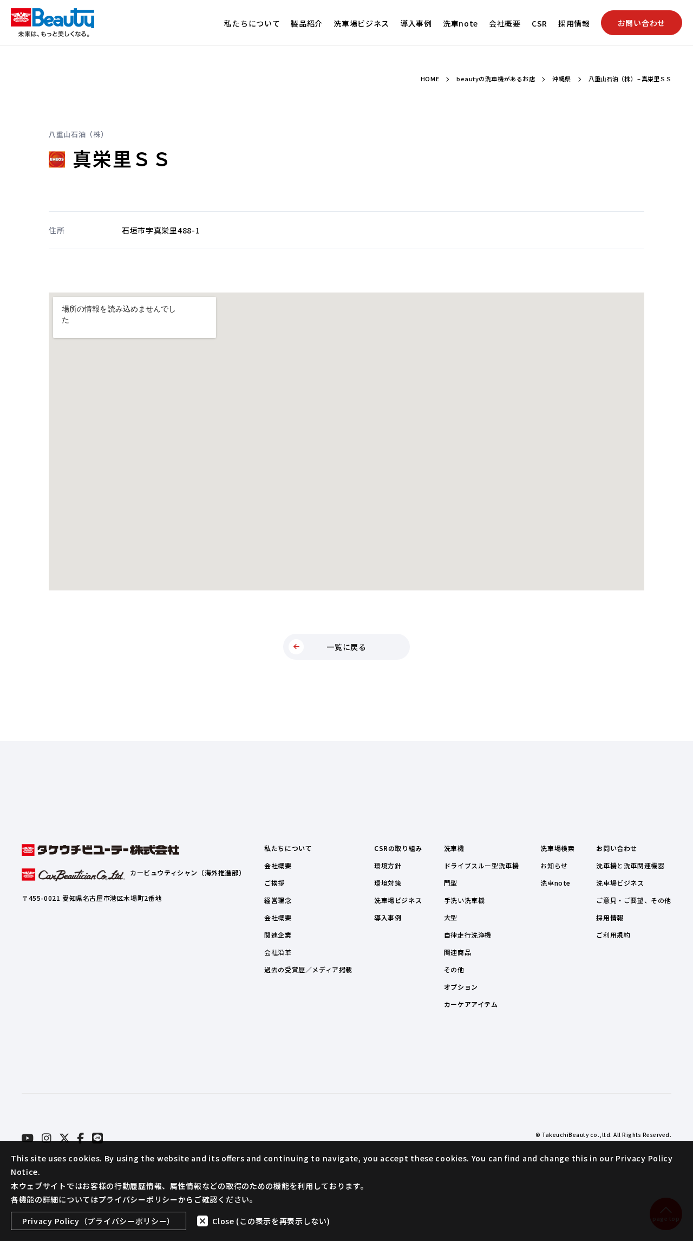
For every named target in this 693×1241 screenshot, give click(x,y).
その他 (454, 969)
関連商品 (457, 952)
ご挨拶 (274, 882)
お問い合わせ (641, 22)
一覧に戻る (346, 646)
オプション (461, 986)
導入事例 (416, 23)
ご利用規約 (613, 934)
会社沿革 (277, 952)
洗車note (460, 23)
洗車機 (454, 848)
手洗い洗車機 (464, 900)
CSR (539, 23)
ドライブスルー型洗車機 (481, 865)
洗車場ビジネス (361, 23)
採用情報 (574, 23)
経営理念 (277, 900)
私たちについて (252, 23)
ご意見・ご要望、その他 (633, 900)
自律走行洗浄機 (468, 934)
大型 (450, 917)
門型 (450, 882)
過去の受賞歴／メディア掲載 (308, 969)
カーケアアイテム (471, 1004)
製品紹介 (307, 23)
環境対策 (387, 882)
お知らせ (553, 865)
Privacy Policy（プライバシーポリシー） (98, 1221)
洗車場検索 (557, 848)
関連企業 (277, 934)
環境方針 (387, 865)
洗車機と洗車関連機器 (630, 865)
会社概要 (505, 23)
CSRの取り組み (398, 848)
